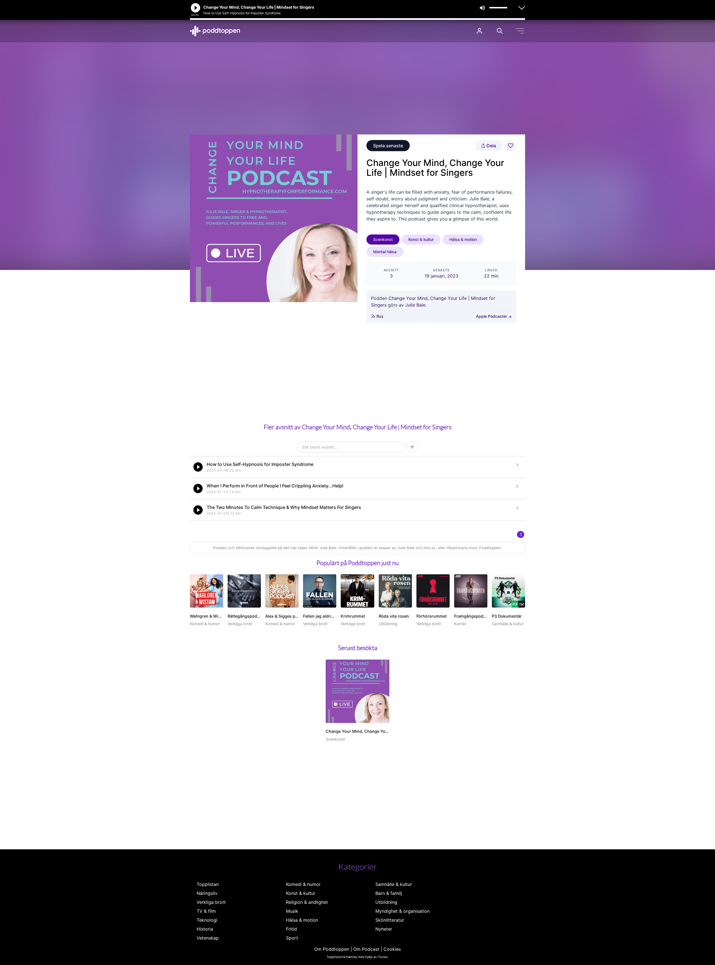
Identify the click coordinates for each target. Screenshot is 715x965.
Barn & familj (388, 893)
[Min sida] (479, 31)
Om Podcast (366, 949)
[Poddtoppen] (215, 31)
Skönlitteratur (389, 920)
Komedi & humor (303, 884)
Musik (292, 911)
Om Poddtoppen (331, 949)
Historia (205, 929)
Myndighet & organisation (402, 911)
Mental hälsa (385, 251)
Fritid (291, 929)
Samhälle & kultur (393, 884)
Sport (292, 938)
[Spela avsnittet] (198, 467)
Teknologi (207, 920)
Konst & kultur (421, 239)
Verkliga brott (211, 902)
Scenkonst (383, 239)
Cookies (392, 949)
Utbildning (386, 902)
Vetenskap (208, 938)
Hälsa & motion (463, 239)
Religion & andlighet (307, 902)
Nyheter (383, 929)
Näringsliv (207, 893)
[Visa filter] (412, 447)
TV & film (206, 911)
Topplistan (208, 884)
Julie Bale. (415, 305)
